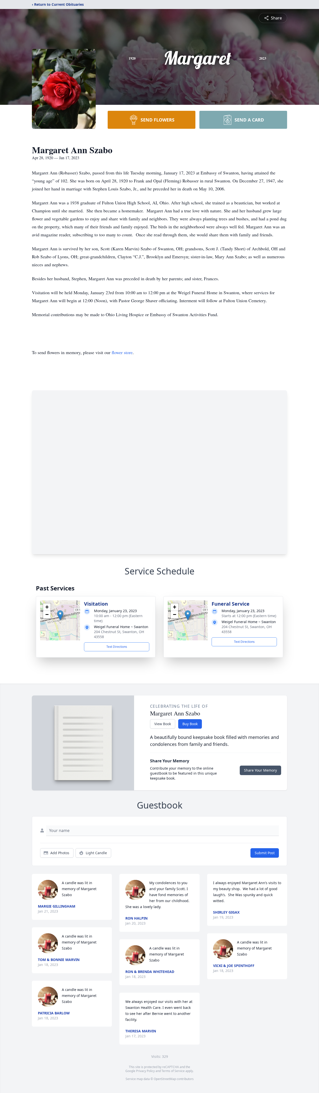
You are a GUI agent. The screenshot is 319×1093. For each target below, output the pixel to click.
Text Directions (116, 647)
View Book (162, 723)
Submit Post (265, 852)
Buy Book (190, 723)
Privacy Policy (145, 1071)
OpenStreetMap (165, 1079)
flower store (122, 352)
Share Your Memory (260, 770)
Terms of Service (173, 1071)
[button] (60, 615)
